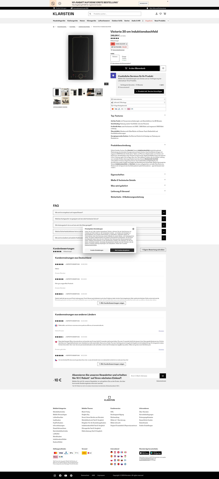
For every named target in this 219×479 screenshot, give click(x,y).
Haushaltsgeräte (61, 26)
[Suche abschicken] (90, 14)
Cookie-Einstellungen (146, 425)
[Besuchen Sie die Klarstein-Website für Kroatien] (115, 460)
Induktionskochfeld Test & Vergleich (93, 425)
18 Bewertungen (115, 40)
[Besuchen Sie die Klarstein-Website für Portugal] (118, 464)
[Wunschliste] (161, 13)
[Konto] (156, 13)
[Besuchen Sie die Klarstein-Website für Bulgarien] (122, 460)
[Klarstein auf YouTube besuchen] (65, 475)
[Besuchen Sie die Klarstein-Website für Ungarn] (125, 456)
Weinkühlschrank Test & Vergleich (93, 420)
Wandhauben (57, 436)
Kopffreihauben (58, 423)
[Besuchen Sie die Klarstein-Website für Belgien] (112, 464)
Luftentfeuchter (58, 417)
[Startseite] (55, 26)
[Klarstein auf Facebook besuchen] (60, 475)
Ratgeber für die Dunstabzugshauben (94, 423)
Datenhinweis (143, 423)
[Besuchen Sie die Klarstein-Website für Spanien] (112, 456)
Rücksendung (115, 417)
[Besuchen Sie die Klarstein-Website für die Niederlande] (115, 464)
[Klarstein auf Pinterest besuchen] (71, 475)
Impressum (101, 475)
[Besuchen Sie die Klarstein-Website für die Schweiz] (118, 452)
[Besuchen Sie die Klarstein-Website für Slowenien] (122, 464)
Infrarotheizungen (59, 425)
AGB (93, 475)
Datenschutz (85, 475)
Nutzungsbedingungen (144, 460)
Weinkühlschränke (59, 412)
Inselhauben (57, 420)
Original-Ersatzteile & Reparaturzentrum (124, 425)
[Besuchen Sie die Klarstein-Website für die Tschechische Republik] (122, 456)
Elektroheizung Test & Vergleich (92, 431)
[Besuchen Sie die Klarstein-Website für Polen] (112, 460)
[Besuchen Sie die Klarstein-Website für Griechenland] (125, 464)
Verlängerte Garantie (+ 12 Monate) (131, 85)
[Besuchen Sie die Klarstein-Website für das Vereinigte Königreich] (115, 456)
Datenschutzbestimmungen (147, 458)
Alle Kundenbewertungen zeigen (112, 303)
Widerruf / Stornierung (118, 420)
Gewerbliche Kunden (146, 420)
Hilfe (112, 412)
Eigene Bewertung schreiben (154, 250)
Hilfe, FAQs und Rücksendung (157, 8)
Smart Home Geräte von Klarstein (93, 417)
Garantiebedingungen (146, 414)
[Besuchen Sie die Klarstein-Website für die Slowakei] (118, 456)
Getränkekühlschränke (60, 431)
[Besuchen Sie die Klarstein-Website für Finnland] (125, 460)
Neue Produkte (160, 21)
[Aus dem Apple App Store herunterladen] (144, 453)
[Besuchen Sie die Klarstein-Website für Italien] (125, 452)
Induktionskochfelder (84, 26)
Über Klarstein (144, 412)
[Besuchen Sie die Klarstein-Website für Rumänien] (118, 460)
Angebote (149, 21)
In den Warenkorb (137, 68)
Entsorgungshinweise (146, 417)
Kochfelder (73, 26)
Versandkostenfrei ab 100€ (80, 8)
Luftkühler (56, 434)
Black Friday (86, 412)
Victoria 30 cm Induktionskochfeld (102, 26)
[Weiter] (168, 21)
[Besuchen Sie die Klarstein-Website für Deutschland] (112, 452)
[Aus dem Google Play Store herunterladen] (156, 453)
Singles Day (85, 414)
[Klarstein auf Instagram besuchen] (54, 475)
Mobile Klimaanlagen (60, 414)
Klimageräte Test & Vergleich (91, 428)
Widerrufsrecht (115, 423)
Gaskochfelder (58, 442)
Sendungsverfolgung (117, 414)
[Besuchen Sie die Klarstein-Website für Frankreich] (122, 452)
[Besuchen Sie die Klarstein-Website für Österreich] (115, 452)
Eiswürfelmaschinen (59, 428)
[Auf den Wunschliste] (163, 68)
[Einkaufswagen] (165, 13)
